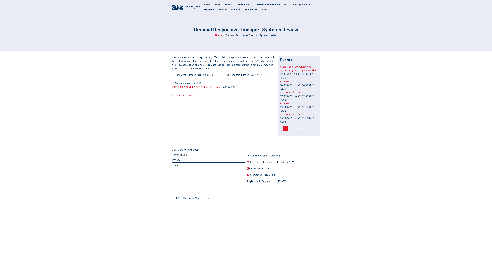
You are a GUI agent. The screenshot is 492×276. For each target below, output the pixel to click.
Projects (209, 9)
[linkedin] (310, 198)
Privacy (176, 159)
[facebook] (296, 198)
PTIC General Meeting (291, 92)
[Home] (186, 6)
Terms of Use (179, 154)
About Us (266, 9)
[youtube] (317, 198)
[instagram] (303, 198)
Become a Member (229, 9)
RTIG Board (286, 81)
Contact (176, 164)
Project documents (182, 95)
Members (251, 9)
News (217, 4)
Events (229, 4)
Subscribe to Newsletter (185, 149)
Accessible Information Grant (273, 4)
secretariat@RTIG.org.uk (263, 174)
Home (207, 4)
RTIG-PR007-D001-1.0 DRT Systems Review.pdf (197, 87)
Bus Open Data (301, 4)
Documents (245, 4)
